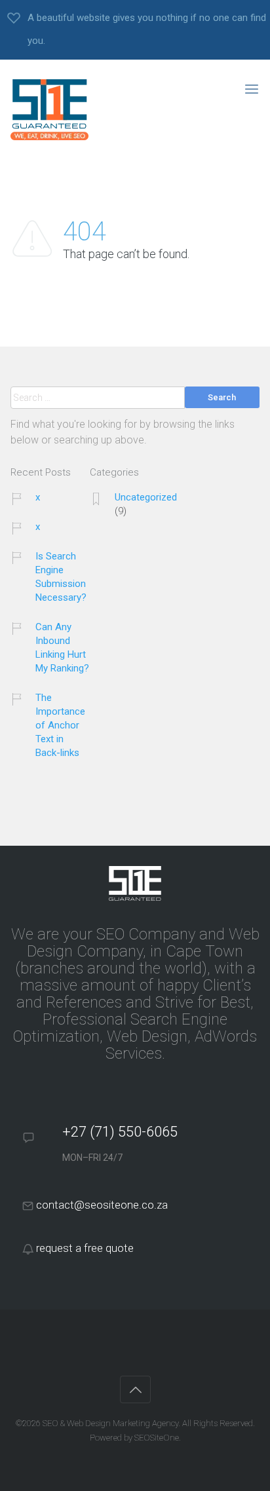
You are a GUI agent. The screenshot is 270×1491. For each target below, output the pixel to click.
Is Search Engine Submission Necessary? (61, 576)
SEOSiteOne (156, 1438)
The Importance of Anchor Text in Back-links (60, 725)
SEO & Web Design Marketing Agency (110, 1423)
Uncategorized (146, 497)
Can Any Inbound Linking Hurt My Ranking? (62, 647)
